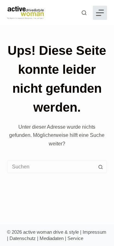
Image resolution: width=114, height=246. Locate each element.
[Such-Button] (100, 167)
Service (75, 238)
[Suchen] (84, 12)
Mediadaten (52, 238)
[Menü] (100, 13)
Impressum (94, 232)
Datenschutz (23, 238)
